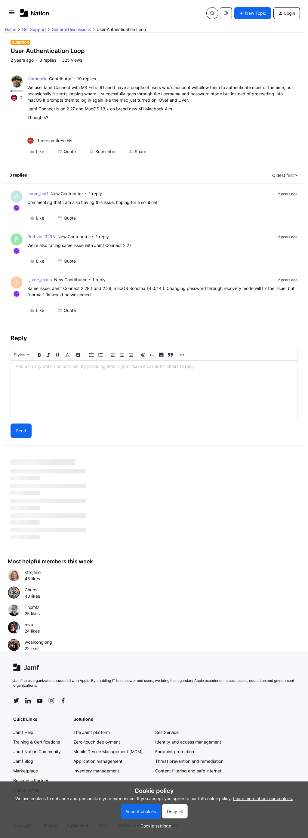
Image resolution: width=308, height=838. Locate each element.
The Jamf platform (91, 732)
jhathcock (37, 78)
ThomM (32, 607)
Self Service (167, 732)
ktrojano (33, 572)
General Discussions (71, 29)
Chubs (31, 589)
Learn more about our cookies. (263, 798)
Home (10, 29)
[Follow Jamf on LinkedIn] (28, 701)
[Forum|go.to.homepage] (34, 13)
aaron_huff (37, 193)
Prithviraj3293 (41, 236)
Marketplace (25, 770)
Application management (97, 761)
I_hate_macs (39, 279)
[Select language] (226, 13)
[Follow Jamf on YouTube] (40, 700)
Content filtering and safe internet (188, 770)
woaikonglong (38, 642)
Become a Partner (30, 780)
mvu (29, 624)
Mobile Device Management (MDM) (108, 751)
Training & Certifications (36, 741)
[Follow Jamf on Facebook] (63, 701)
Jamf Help (23, 732)
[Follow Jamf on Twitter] (16, 700)
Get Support (34, 29)
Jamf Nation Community (37, 751)
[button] (11, 14)
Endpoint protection (174, 751)
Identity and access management (188, 741)
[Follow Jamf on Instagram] (51, 701)
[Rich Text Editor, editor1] (154, 391)
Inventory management (96, 770)
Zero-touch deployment (96, 741)
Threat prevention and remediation (189, 761)
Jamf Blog (23, 761)
